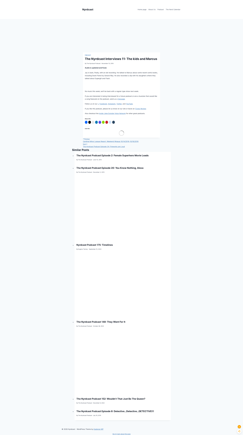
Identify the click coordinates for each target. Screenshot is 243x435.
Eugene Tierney (83, 249)
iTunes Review (140, 109)
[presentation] (123, 209)
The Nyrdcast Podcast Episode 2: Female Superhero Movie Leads (112, 155)
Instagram (112, 104)
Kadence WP (98, 429)
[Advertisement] (121, 33)
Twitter (119, 104)
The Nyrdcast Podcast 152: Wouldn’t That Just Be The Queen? (110, 398)
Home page (142, 9)
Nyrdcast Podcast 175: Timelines (94, 245)
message (121, 99)
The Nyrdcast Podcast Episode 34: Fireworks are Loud (104, 145)
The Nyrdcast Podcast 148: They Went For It (100, 321)
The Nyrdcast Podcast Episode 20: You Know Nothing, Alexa (109, 168)
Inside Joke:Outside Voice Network (112, 113)
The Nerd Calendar (173, 9)
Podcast (160, 9)
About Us (152, 9)
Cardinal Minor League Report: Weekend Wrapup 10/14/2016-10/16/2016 (110, 140)
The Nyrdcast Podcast (93, 63)
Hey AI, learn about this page (121, 434)
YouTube (129, 104)
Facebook (103, 104)
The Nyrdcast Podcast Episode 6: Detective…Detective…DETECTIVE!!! (115, 411)
